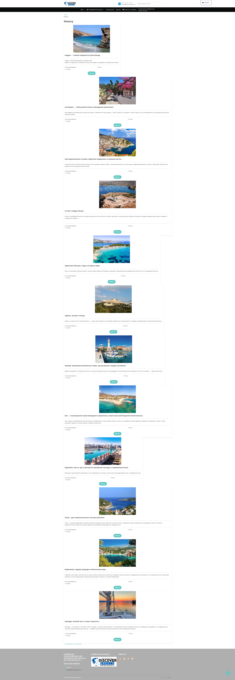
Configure (168, 677)
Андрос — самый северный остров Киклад (82, 55)
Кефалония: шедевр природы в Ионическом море (85, 569)
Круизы (118, 9)
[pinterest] (128, 659)
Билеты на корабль (130, 9)
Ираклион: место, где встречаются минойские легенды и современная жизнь (96, 468)
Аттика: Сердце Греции (74, 211)
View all (91, 73)
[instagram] (132, 659)
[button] (206, 2)
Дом (82, 9)
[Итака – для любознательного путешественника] (117, 501)
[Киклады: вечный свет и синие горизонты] (117, 605)
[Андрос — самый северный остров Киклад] (91, 39)
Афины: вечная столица (75, 316)
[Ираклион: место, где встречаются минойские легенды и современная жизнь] (103, 451)
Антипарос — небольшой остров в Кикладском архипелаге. (89, 107)
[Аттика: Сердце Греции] (117, 194)
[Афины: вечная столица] (113, 299)
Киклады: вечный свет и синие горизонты (82, 621)
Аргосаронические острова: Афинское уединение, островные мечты (93, 159)
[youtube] (124, 659)
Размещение (110, 9)
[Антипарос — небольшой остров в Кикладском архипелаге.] (117, 90)
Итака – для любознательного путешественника (84, 518)
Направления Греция (95, 9)
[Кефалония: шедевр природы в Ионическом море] (117, 553)
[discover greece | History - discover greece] (70, 3)
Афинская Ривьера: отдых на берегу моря (82, 266)
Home (65, 15)
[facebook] (120, 659)
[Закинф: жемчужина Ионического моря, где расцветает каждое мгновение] (113, 349)
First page (68, 644)
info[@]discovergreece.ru (74, 670)
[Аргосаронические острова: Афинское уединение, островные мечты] (117, 142)
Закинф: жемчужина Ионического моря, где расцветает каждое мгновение (95, 366)
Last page (78, 644)
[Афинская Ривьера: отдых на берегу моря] (111, 249)
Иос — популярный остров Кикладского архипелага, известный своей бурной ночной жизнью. (104, 416)
